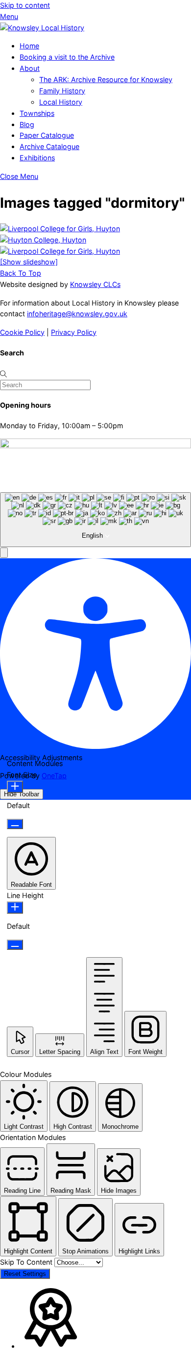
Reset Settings (25, 1273)
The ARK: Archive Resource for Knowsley (105, 79)
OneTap (54, 775)
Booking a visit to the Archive (67, 57)
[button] (4, 553)
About (30, 68)
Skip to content (25, 5)
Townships (37, 113)
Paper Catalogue (47, 135)
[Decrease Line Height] (15, 945)
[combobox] (95, 519)
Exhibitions (37, 157)
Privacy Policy (73, 332)
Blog (27, 124)
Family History (62, 91)
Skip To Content (27, 1262)
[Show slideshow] (29, 262)
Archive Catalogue (49, 146)
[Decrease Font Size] (15, 824)
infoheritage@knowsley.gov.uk (77, 313)
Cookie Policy (22, 332)
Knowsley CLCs (95, 284)
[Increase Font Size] (15, 787)
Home (29, 46)
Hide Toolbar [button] (21, 794)
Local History (60, 102)
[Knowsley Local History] (42, 27)
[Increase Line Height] (15, 907)
